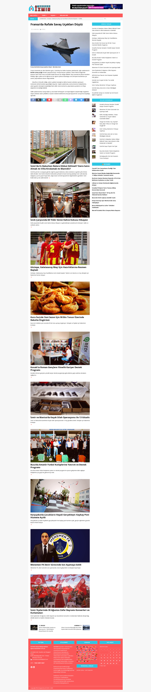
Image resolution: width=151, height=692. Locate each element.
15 (110, 658)
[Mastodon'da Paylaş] (70, 100)
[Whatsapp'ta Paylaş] (65, 100)
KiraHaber (71, 661)
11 (119, 655)
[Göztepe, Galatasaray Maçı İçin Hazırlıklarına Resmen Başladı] (60, 248)
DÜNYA (43, 29)
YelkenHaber (57, 656)
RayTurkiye (63, 668)
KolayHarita (57, 668)
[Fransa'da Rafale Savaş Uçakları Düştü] (60, 65)
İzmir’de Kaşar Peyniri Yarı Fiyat (108, 146)
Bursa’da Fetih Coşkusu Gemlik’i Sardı (103, 198)
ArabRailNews (64, 677)
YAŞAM (53, 15)
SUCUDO (56, 646)
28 (107, 663)
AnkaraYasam (57, 652)
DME (65, 681)
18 (119, 658)
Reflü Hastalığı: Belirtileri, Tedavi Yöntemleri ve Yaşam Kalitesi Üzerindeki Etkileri (109, 116)
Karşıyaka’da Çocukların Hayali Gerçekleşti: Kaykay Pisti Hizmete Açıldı (59, 516)
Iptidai (62, 657)
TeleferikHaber (68, 646)
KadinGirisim (63, 650)
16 (113, 658)
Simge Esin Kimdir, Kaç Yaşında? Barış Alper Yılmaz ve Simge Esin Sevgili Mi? (109, 124)
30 (113, 663)
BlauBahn (70, 675)
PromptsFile (57, 683)
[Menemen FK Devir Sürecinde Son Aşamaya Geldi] (60, 545)
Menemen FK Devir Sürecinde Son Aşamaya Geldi (55, 564)
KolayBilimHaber (68, 659)
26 (101, 663)
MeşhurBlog (57, 672)
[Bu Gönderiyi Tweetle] (38, 100)
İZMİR (44, 15)
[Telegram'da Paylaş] (76, 100)
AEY (54, 663)
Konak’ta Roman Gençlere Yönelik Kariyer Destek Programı (56, 368)
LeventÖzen (57, 650)
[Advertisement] (60, 116)
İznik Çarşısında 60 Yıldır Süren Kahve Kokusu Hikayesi (59, 219)
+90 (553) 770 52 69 (37, 657)
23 (113, 660)
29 (110, 663)
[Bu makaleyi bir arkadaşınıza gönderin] (54, 100)
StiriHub (61, 681)
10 (116, 655)
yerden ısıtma (80, 670)
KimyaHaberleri (65, 648)
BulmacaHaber (69, 663)
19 (101, 660)
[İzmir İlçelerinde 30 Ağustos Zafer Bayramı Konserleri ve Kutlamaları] (60, 591)
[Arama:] (112, 19)
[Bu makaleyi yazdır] (60, 100)
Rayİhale (72, 670)
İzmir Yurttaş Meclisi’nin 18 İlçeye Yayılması (104, 85)
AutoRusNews (70, 681)
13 (104, 658)
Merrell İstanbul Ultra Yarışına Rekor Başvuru (106, 210)
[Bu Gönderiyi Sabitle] (49, 100)
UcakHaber (70, 656)
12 (101, 658)
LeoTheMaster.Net (58, 659)
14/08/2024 (36, 29)
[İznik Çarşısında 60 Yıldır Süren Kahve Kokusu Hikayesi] (60, 200)
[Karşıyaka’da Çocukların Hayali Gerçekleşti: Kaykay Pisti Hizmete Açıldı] (60, 495)
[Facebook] (31, 667)
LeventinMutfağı (65, 670)
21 (107, 660)
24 (116, 660)
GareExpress (57, 677)
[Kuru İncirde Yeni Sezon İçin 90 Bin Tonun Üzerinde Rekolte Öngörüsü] (60, 298)
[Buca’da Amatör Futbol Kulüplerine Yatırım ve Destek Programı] (60, 445)
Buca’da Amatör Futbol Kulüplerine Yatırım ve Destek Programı (58, 466)
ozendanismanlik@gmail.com (40, 659)
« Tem (101, 666)
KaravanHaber (65, 654)
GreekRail (68, 679)
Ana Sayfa (33, 15)
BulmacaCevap (58, 666)
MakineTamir (57, 657)
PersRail (56, 679)
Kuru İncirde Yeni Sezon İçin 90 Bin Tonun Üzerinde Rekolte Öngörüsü (57, 318)
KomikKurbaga (66, 666)
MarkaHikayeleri (60, 663)
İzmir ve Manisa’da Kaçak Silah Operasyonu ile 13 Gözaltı (60, 417)
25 (119, 660)
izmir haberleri (89, 670)
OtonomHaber (57, 648)
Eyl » (105, 666)
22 (110, 660)
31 (116, 663)
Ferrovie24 (56, 681)
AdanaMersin (64, 652)
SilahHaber (67, 657)
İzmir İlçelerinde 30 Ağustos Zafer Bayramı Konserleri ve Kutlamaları (59, 611)
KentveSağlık (57, 670)
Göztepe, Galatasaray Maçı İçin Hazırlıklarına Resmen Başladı (58, 268)
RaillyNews (56, 675)
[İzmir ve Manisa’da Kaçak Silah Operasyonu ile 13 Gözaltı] (60, 398)
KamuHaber (64, 656)
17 (116, 658)
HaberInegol (57, 661)
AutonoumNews (64, 675)
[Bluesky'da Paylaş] (81, 100)
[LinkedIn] (34, 667)
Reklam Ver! (64, 15)
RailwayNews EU (64, 683)
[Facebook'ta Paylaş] (33, 100)
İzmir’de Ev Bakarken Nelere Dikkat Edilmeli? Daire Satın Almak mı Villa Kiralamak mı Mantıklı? (60, 167)
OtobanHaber (64, 661)
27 (104, 663)
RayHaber (107, 164)
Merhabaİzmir (57, 654)
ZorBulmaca (69, 668)
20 (104, 660)
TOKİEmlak (63, 672)
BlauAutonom (61, 679)
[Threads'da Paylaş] (86, 100)
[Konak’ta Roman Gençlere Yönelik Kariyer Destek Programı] (60, 348)
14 (107, 658)
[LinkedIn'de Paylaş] (44, 100)
